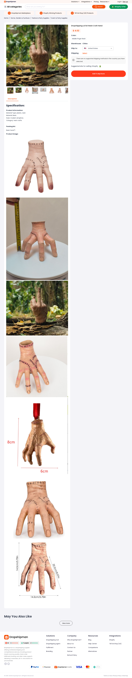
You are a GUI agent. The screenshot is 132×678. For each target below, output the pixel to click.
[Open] (111, 48)
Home (6, 18)
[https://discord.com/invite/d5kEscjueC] (8, 664)
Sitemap (125, 676)
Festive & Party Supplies (40, 18)
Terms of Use (108, 676)
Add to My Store (98, 74)
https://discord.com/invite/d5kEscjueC (8, 664)
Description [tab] (12, 99)
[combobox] (95, 48)
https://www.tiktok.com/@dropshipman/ (5, 664)
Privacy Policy (117, 676)
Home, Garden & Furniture (20, 18)
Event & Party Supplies (59, 18)
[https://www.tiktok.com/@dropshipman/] (5, 664)
